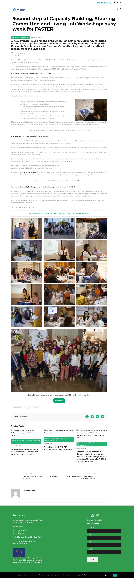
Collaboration (28, 440)
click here (87, 130)
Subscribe (59, 401)
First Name (90, 535)
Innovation (15, 443)
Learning (20, 443)
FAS (28, 37)
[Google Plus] (102, 416)
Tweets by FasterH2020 (94, 520)
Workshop (39, 408)
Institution (90, 549)
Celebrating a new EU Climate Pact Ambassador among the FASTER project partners (24, 451)
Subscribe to (104, 2)
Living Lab (28, 408)
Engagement (22, 37)
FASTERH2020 (17, 408)
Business (21, 440)
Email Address (92, 528)
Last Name (90, 542)
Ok (115, 575)
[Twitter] (92, 416)
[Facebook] (87, 416)
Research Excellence (50, 440)
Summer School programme (29, 172)
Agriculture (15, 37)
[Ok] (132, 575)
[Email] (97, 416)
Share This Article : (20, 416)
